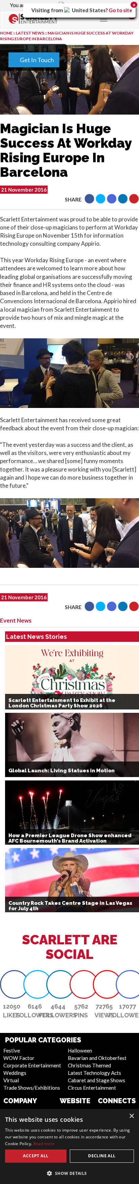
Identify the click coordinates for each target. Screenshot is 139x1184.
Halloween (80, 1050)
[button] (89, 199)
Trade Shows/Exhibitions (31, 1088)
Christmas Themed (89, 1065)
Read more (44, 1143)
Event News (15, 620)
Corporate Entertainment (32, 1065)
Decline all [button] (101, 1156)
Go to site (120, 10)
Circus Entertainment (92, 1088)
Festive (11, 1050)
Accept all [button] (35, 1156)
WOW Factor (18, 1058)
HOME (6, 32)
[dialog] (69, 1146)
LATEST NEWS (30, 32)
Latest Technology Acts (94, 1073)
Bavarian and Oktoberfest (97, 1058)
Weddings (14, 1073)
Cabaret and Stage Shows (96, 1080)
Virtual (11, 1080)
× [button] (131, 1116)
